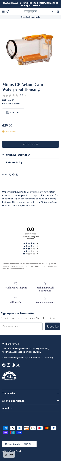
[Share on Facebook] (13, 175)
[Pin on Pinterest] (17, 175)
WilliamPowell (13, 103)
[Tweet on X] (10, 175)
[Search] (9, 11)
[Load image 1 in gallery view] (30, 49)
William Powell (15, 451)
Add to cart (30, 144)
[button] (30, 377)
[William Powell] (30, 11)
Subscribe (52, 326)
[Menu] (3, 11)
